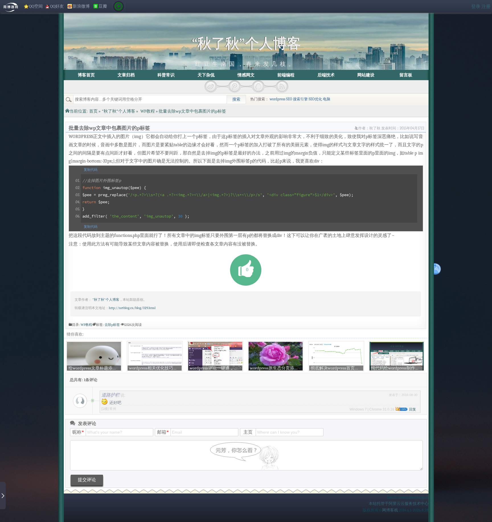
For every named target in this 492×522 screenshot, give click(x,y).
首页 (93, 111)
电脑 (326, 99)
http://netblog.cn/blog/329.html (132, 308)
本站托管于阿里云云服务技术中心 (399, 503)
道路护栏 (110, 394)
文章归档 (126, 75)
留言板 (405, 75)
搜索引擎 (300, 99)
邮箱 (163, 432)
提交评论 (87, 479)
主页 (248, 432)
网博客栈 (390, 510)
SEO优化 (315, 99)
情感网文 (246, 75)
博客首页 (86, 75)
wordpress (277, 99)
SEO (289, 99)
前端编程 (285, 75)
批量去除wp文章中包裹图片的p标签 (109, 128)
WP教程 (147, 111)
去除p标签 (112, 325)
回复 (412, 409)
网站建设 (365, 75)
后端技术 (326, 75)
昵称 (78, 432)
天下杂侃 (206, 75)
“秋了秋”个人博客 (246, 44)
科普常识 (166, 75)
